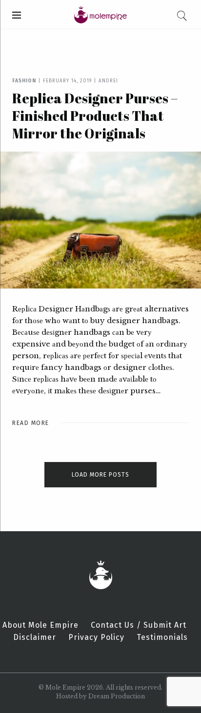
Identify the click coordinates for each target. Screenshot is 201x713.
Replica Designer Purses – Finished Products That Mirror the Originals (95, 115)
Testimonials (162, 637)
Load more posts (100, 474)
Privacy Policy (96, 637)
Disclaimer (34, 637)
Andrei (108, 81)
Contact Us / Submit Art (138, 625)
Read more (30, 423)
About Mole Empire (40, 625)
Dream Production (116, 696)
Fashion (24, 81)
